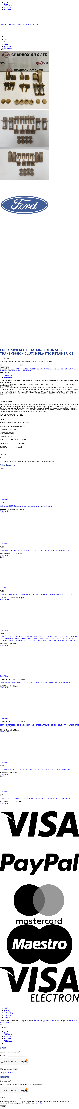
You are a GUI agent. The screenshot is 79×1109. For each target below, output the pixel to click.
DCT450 (64, 369)
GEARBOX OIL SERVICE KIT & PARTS (19, 25)
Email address (5, 1081)
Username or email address (10, 1052)
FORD (36, 25)
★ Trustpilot (8, 9)
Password (4, 1055)
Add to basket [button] (4, 511)
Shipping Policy (9, 1014)
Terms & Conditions (52, 1020)
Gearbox (74, 369)
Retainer (18, 371)
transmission (26, 371)
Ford (69, 369)
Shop (6, 4)
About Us (7, 7)
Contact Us (8, 6)
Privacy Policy (39, 1020)
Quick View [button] (4, 499)
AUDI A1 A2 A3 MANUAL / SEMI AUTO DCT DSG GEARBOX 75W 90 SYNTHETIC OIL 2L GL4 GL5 (34, 550)
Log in (15, 1069)
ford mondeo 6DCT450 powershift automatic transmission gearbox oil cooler (26, 506)
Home (6, 2)
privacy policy (37, 1103)
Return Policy (8, 1012)
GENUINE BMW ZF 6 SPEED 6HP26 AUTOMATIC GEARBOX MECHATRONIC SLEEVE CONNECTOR (36, 798)
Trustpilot (7, 1017)
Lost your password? (7, 1072)
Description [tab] (8, 376)
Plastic (4, 371)
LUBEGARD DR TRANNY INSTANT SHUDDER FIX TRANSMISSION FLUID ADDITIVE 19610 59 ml (35, 769)
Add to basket (5, 367)
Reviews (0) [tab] (8, 377)
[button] (8, 1042)
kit (1, 371)
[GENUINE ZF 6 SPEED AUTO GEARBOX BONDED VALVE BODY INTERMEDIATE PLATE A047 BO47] (8, 46)
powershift (11, 371)
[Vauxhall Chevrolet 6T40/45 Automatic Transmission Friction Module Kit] (8, 36)
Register (3, 1106)
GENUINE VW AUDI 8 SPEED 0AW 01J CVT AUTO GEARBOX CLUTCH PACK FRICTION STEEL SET (36, 594)
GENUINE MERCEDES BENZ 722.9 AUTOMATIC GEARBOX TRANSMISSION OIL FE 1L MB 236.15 (35, 682)
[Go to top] (1, 1024)
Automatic (56, 369)
